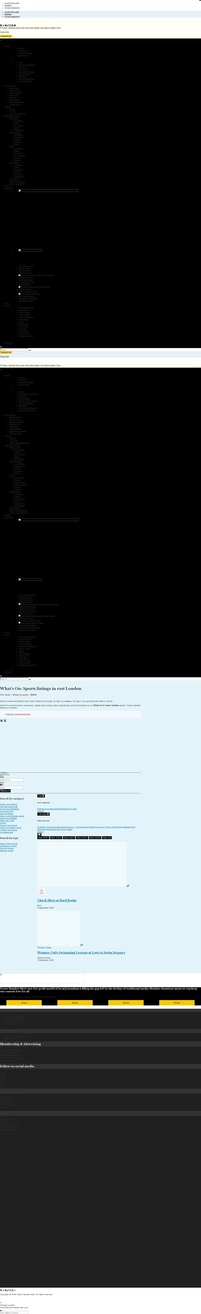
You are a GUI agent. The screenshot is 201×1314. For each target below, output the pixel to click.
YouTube (3, 1085)
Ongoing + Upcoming (75, 827)
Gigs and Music (6, 814)
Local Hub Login (12, 3)
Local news (18, 149)
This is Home (23, 319)
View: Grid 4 (82, 837)
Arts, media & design (26, 296)
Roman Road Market (17, 181)
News (7, 46)
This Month (47, 829)
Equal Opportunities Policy (9, 1129)
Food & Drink (14, 88)
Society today (24, 312)
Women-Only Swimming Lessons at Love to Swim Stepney (81, 952)
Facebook (3, 1072)
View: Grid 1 (43, 837)
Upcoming (54, 827)
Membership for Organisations (10, 1050)
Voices (21, 322)
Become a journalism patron (9, 1055)
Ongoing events (25, 273)
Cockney (17, 172)
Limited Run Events (8, 846)
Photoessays (23, 324)
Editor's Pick (14, 95)
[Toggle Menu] (1, 40)
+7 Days (107, 827)
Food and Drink (24, 285)
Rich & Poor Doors (26, 81)
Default (40, 811)
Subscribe (4, 32)
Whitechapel (14, 118)
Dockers (17, 158)
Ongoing (62, 827)
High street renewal (26, 308)
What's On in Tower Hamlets (14, 1016)
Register (8, 5)
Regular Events (6, 851)
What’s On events (20, 694)
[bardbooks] (41, 895)
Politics (21, 49)
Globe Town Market (17, 184)
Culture (8, 107)
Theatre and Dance (8, 830)
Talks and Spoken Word (10, 828)
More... (8, 305)
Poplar (11, 146)
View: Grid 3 (69, 837)
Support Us (6, 36)
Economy (22, 51)
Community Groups (26, 278)
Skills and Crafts (7, 821)
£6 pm (75, 1003)
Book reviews (14, 100)
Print (7, 303)
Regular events (24, 268)
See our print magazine (8, 1060)
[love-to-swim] (44, 947)
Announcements (25, 289)
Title (40, 796)
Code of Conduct (6, 1119)
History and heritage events (12, 816)
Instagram (3, 1077)
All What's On (43, 827)
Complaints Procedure (7, 1127)
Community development (28, 298)
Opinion (8, 186)
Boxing (16, 144)
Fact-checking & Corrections (10, 1124)
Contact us (3, 1107)
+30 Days (42, 814)
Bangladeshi (18, 130)
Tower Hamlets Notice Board (14, 1018)
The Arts (12, 111)
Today (91, 827)
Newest (54, 809)
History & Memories (26, 317)
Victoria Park (14, 179)
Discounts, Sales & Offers (28, 291)
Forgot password (12, 8)
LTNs (20, 63)
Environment (23, 56)
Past (86, 827)
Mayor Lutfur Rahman (27, 72)
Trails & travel (14, 104)
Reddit (2, 1082)
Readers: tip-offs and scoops (15, 1036)
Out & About (10, 86)
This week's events (26, 266)
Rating (60, 809)
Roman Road (14, 163)
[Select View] (39, 834)
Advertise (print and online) (9, 1058)
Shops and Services (26, 282)
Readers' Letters (10, 1024)
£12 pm (126, 1003)
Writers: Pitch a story (12, 1038)
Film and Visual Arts (9, 807)
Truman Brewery (25, 74)
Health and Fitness (26, 280)
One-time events (25, 271)
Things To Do (14, 90)
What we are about (6, 1097)
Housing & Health (25, 53)
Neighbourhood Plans (27, 65)
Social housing (19, 156)
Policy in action (24, 315)
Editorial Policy (5, 1122)
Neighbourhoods (12, 116)
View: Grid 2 (56, 837)
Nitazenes (22, 76)
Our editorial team (6, 1100)
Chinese (17, 160)
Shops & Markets (15, 93)
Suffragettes (18, 177)
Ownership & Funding (7, 1102)
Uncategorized (6, 832)
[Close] (200, 0)
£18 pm (177, 1003)
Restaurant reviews (16, 102)
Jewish (16, 128)
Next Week (67, 829)
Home (7, 694)
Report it (8, 343)
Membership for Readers (8, 1053)
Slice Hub (9, 188)
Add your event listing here (18, 714)
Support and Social (8, 825)
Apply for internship (6, 1105)
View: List (107, 837)
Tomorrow (98, 827)
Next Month (57, 829)
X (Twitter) (3, 1075)
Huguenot (18, 142)
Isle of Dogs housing (26, 79)
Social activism (24, 310)
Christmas (13, 97)
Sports (3, 823)
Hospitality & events (26, 301)
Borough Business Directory (14, 1022)
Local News (18, 121)
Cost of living (24, 70)
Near (2, 782)
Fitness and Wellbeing (9, 809)
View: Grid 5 (95, 837)
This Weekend (125, 827)
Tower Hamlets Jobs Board (14, 1020)
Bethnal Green (14, 132)
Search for (5, 775)
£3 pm (24, 1003)
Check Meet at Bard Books (57, 900)
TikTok (2, 1080)
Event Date (72, 809)
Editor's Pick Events (8, 844)
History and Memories (17, 114)
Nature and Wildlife (8, 818)
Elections (22, 67)
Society (12, 109)
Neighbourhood (44, 809)
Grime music (18, 174)
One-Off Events (7, 848)
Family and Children (8, 804)
